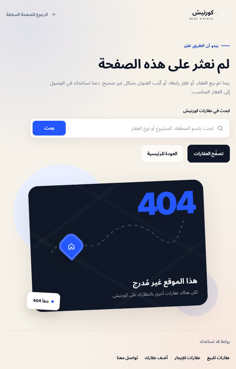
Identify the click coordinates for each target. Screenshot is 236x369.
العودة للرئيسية (162, 153)
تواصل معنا (127, 357)
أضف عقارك (156, 357)
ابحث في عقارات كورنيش (206, 110)
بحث (49, 128)
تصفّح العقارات (208, 153)
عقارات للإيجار (187, 357)
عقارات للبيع (218, 357)
